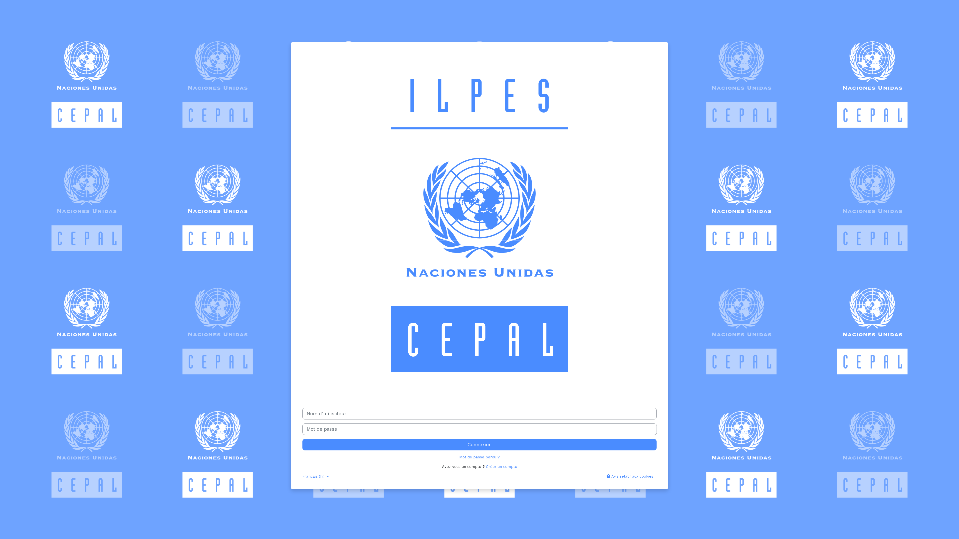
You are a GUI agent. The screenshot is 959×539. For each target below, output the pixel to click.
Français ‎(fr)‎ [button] (314, 476)
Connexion (480, 444)
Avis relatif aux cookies (631, 476)
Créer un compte (501, 466)
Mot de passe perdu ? (479, 457)
